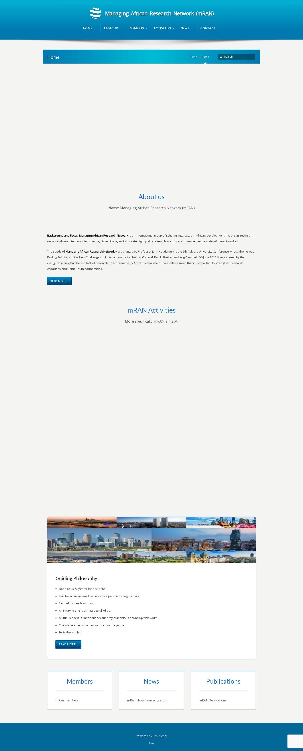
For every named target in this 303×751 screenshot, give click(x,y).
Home (193, 56)
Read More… (59, 281)
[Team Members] (79, 690)
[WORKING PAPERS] (223, 690)
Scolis (157, 736)
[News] (151, 690)
